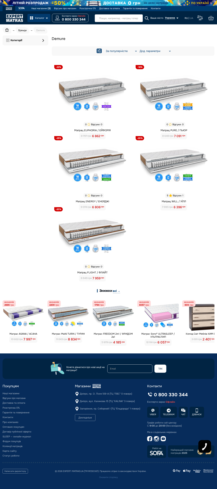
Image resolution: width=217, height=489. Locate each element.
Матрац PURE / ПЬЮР (174, 130)
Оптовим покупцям (13, 426)
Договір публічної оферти (17, 431)
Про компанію (10, 422)
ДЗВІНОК (197, 414)
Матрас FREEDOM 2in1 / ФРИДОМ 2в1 (113, 335)
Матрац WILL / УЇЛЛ (174, 201)
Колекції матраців (13, 446)
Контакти (156, 8)
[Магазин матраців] (9, 9)
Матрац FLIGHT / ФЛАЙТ (92, 272)
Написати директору (15, 471)
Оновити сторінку (108, 477)
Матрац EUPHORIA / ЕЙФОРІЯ (92, 130)
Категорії (16, 40)
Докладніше (85, 417)
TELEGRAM (168, 414)
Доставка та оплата (109, 8)
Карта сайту (10, 450)
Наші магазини (41, 8)
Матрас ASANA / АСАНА (23, 333)
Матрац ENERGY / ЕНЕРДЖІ (92, 201)
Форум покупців (12, 441)
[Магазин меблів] (21, 8)
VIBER (153, 414)
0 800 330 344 (73, 19)
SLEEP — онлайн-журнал (17, 436)
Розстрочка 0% (88, 8)
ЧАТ (183, 414)
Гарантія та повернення (135, 8)
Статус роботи (11, 455)
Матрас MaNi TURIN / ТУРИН (68, 333)
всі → (116, 291)
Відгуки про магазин (65, 8)
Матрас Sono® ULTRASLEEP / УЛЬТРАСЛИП (158, 335)
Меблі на (156, 448)
